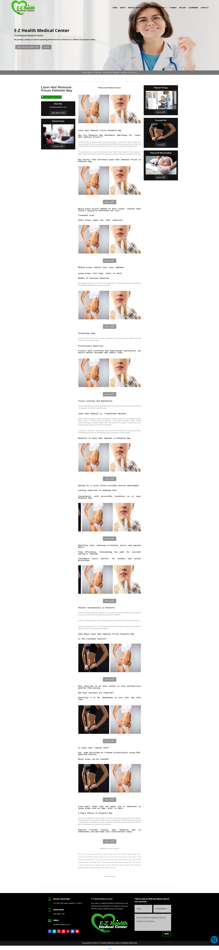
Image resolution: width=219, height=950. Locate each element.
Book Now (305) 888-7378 (104, 48)
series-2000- (125, 180)
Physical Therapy (161, 100)
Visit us (123, 48)
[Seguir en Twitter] (54, 931)
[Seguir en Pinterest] (59, 931)
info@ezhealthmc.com (58, 107)
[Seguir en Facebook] (50, 931)
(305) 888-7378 (57, 113)
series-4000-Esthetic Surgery (93, 658)
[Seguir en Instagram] (63, 931)
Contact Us (57, 146)
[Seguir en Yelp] (68, 931)
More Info (108, 202)
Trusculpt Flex (161, 132)
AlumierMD (193, 7)
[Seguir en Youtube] (77, 931)
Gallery (182, 7)
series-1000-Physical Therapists (93, 109)
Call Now (160, 145)
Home (115, 7)
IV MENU (173, 7)
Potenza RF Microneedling (161, 165)
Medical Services (135, 7)
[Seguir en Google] (72, 931)
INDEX (109, 948)
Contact (205, 7)
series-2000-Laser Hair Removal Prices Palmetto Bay (125, 109)
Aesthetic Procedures (155, 7)
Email (56, 920)
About (123, 7)
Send (166, 934)
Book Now (160, 112)
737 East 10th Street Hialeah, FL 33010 (67, 903)
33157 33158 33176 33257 (109, 876)
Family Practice (58, 134)
